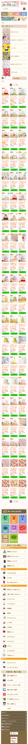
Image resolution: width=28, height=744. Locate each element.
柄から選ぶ (10, 14)
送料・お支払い (14, 521)
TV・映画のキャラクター (13, 699)
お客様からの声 (14, 540)
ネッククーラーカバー (12, 667)
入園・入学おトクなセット (13, 594)
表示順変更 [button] (17, 78)
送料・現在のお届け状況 (14, 511)
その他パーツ (10, 655)
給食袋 (8, 613)
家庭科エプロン (11, 565)
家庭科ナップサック (12, 551)
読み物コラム (5, 540)
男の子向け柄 (23, 14)
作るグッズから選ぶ (4, 14)
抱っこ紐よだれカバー (12, 582)
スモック (9, 646)
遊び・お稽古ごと (11, 703)
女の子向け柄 (17, 14)
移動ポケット (10, 631)
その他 (8, 708)
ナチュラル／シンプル (12, 694)
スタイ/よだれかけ (11, 573)
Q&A (22, 521)
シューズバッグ (11, 603)
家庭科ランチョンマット (13, 556)
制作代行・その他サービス (13, 589)
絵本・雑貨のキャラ (12, 675)
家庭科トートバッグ (12, 561)
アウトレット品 (22, 530)
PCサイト (15, 733)
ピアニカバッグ (11, 636)
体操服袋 (9, 608)
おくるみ (9, 577)
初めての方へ (5, 521)
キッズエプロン (11, 650)
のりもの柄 (10, 680)
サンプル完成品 (5, 530)
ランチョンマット (11, 617)
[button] (25, 3)
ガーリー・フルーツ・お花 (13, 685)
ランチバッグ (10, 641)
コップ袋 (9, 622)
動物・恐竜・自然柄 (12, 689)
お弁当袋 (9, 627)
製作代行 (14, 530)
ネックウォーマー (11, 662)
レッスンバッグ (11, 599)
